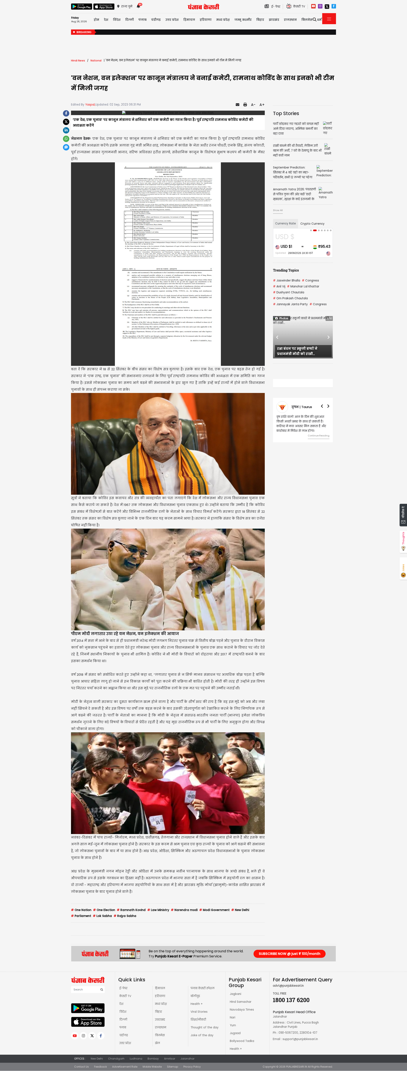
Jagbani (235, 994)
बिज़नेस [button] (306, 20)
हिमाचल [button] (189, 20)
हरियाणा (160, 996)
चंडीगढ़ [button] (156, 20)
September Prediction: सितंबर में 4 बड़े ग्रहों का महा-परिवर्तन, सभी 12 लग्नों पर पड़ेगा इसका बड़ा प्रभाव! (279, 32)
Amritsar (169, 1058)
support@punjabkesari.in (300, 1039)
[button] (277, 337)
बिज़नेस (160, 1035)
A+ (262, 104)
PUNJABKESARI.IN (296, 1066)
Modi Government (214, 910)
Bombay (153, 1058)
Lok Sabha (102, 916)
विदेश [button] (117, 20)
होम (96, 20)
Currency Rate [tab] (285, 223)
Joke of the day (202, 1035)
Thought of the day (205, 1027)
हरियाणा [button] (206, 20)
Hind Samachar (240, 1002)
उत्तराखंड (160, 1020)
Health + (197, 1004)
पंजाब (122, 1027)
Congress (310, 281)
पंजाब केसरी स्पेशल (203, 988)
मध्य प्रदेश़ (223, 20)
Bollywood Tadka (242, 1041)
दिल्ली (129, 20)
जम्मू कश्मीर (243, 20)
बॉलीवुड (195, 996)
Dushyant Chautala (288, 292)
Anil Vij (279, 286)
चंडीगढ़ (123, 1035)
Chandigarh (116, 1058)
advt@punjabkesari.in (288, 986)
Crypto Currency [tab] (312, 224)
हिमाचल (160, 988)
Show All (278, 210)
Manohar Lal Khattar (303, 286)
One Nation (81, 910)
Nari (232, 1017)
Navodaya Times (242, 1010)
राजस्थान (160, 1027)
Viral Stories (199, 1012)
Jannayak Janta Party (290, 304)
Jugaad (235, 1033)
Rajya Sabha (125, 916)
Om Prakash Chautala (290, 298)
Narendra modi (184, 910)
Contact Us (81, 1066)
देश (121, 1004)
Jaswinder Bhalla (286, 281)
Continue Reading (318, 435)
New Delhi (240, 910)
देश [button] (106, 20)
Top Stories (286, 113)
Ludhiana (136, 1058)
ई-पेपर (123, 988)
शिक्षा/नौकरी (198, 1020)
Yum (233, 1025)
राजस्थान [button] (290, 20)
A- (253, 104)
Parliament (81, 916)
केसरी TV (125, 996)
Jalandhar (187, 1058)
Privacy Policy (192, 1066)
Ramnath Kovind (131, 910)
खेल (157, 1043)
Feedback (100, 1066)
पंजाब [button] (142, 20)
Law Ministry (158, 910)
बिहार (260, 20)
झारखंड (274, 20)
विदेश (122, 1012)
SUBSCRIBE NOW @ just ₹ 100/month (289, 953)
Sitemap (172, 1066)
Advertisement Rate (124, 1066)
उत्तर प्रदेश (172, 20)
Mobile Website (152, 1066)
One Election (104, 910)
